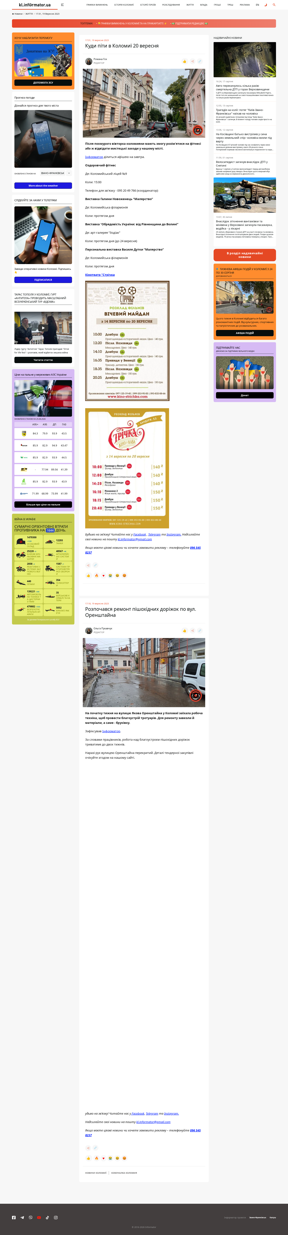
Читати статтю (43, 360)
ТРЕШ (230, 4)
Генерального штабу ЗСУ (48, 619)
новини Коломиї (95, 1172)
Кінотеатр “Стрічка (100, 275)
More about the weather (43, 185)
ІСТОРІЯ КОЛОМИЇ (124, 4)
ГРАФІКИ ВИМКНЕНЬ (97, 4)
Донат (245, 395)
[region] (43, 182)
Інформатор (94, 157)
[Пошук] (274, 5)
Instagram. (173, 534)
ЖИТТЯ (190, 4)
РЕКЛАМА (245, 4)
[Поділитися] (193, 61)
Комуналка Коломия (124, 1172)
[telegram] (22, 1217)
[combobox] (56, 173)
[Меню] (62, 5)
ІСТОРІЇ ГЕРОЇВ (148, 4)
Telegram (154, 534)
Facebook (139, 534)
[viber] (30, 1217)
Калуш (273, 1217)
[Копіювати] (200, 61)
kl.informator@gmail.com (135, 539)
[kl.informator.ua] (35, 5)
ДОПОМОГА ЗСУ (43, 82)
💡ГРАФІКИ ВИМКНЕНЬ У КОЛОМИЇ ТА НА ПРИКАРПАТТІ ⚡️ (132, 23)
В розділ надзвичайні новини (245, 255)
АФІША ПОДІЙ (245, 333)
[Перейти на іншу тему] (266, 5)
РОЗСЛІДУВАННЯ (171, 4)
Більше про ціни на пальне (43, 504)
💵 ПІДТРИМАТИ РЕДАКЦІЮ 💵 (190, 23)
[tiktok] (47, 1217)
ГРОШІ (217, 4)
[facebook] (14, 1217)
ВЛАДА (203, 4)
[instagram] (56, 1217)
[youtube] (39, 1217)
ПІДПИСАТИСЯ (43, 280)
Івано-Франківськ (257, 1217)
